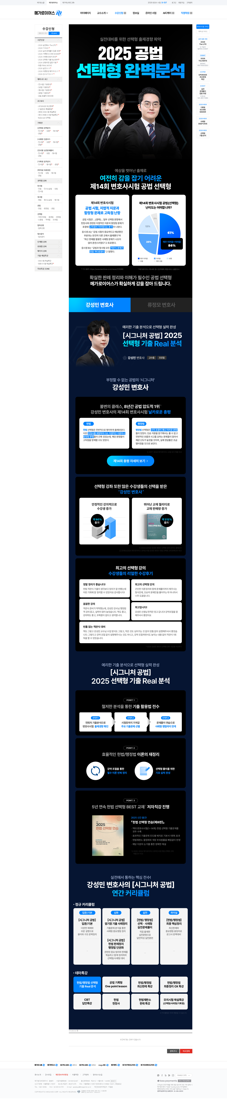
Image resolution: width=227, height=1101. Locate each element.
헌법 (39, 208)
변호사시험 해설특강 (46, 264)
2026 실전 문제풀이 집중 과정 (49, 51)
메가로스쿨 (40, 3)
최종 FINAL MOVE (45, 65)
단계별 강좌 (42, 242)
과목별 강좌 (42, 181)
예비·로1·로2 (43, 33)
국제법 (48, 220)
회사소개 (38, 1075)
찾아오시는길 (97, 1075)
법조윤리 (41, 237)
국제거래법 (42, 217)
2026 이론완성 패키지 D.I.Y (49, 71)
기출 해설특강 (42, 256)
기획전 (40, 123)
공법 (40, 134)
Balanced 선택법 (44, 118)
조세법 (55, 220)
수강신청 (119, 13)
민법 (39, 189)
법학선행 (41, 228)
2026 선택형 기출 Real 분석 (48, 60)
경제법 (58, 217)
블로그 (165, 1075)
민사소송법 (48, 189)
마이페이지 (85, 13)
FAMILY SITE (182, 1075)
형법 (39, 200)
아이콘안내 (72, 1031)
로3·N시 (54, 33)
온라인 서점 (150, 13)
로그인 (174, 3)
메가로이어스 (53, 3)
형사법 (56, 131)
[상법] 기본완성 (44, 87)
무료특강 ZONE (43, 269)
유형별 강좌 (42, 246)
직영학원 (185, 13)
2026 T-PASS (44, 48)
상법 (49, 131)
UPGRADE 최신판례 (46, 106)
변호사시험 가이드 (203, 27)
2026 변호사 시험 (157, 3)
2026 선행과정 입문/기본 (48, 63)
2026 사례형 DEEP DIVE (47, 57)
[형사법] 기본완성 (45, 90)
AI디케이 (167, 13)
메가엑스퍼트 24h (68, 3)
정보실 (136, 13)
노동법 (40, 220)
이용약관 (75, 1075)
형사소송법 (48, 200)
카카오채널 (158, 1075)
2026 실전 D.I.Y (44, 68)
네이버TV (169, 1075)
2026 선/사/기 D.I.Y (46, 74)
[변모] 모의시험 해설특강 (47, 112)
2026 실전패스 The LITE (47, 45)
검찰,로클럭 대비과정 (45, 96)
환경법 (51, 217)
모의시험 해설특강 (44, 261)
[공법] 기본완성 (44, 93)
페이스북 (162, 1075)
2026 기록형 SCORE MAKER (49, 54)
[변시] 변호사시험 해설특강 (48, 115)
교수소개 (101, 13)
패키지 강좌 (42, 251)
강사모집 (48, 1075)
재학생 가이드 (202, 31)
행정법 (46, 208)
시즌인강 (40, 40)
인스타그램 (173, 1075)
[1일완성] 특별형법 (45, 109)
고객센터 (189, 3)
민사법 (41, 131)
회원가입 (181, 3)
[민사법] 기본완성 (45, 84)
